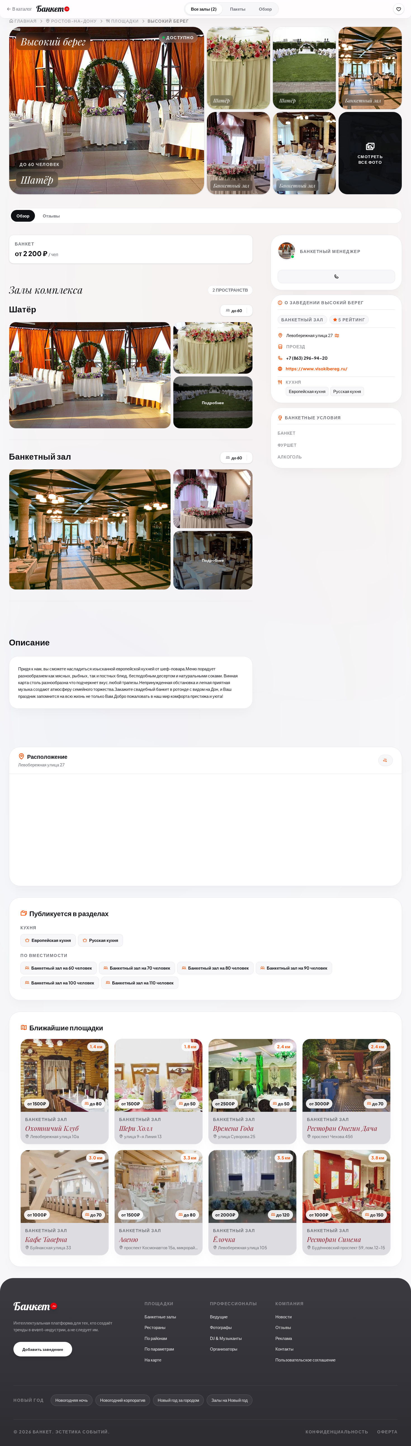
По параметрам (159, 1348)
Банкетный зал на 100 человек (62, 982)
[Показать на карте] (337, 336)
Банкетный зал (40, 456)
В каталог (22, 9)
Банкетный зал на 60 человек (61, 967)
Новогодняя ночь (71, 1400)
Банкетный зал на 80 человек (218, 967)
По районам (156, 1338)
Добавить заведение (42, 1349)
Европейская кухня (51, 940)
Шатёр (22, 309)
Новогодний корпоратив (122, 1400)
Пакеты (237, 8)
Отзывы (51, 215)
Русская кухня (103, 940)
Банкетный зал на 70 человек (140, 967)
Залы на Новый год (229, 1400)
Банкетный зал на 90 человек (297, 967)
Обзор (265, 8)
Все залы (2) (204, 8)
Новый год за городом (178, 1400)
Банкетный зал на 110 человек (143, 982)
